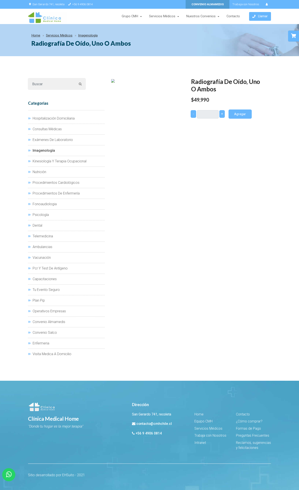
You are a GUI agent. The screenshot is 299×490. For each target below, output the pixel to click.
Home (35, 35)
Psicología (40, 215)
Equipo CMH (203, 421)
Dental (37, 225)
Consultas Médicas (47, 129)
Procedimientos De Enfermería (56, 193)
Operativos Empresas (49, 311)
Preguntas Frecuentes (252, 436)
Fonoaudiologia (44, 204)
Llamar (263, 16)
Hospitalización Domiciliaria (53, 118)
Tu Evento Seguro (46, 290)
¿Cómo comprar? (249, 421)
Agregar (240, 114)
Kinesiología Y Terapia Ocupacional (59, 161)
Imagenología (88, 35)
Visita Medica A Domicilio (51, 354)
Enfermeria (40, 343)
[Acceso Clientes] (266, 4)
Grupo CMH (130, 16)
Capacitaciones (44, 279)
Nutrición (39, 172)
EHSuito (68, 475)
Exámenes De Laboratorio (52, 140)
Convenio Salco (44, 332)
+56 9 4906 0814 (82, 4)
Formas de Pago (248, 429)
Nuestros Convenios (201, 16)
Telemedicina (42, 236)
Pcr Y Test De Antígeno (50, 268)
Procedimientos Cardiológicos (55, 183)
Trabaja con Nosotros (245, 4)
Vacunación (41, 257)
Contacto (233, 16)
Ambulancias (42, 247)
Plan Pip (38, 300)
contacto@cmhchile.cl (154, 424)
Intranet (200, 443)
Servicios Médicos (162, 16)
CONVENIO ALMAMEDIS (208, 4)
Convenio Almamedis (48, 322)
